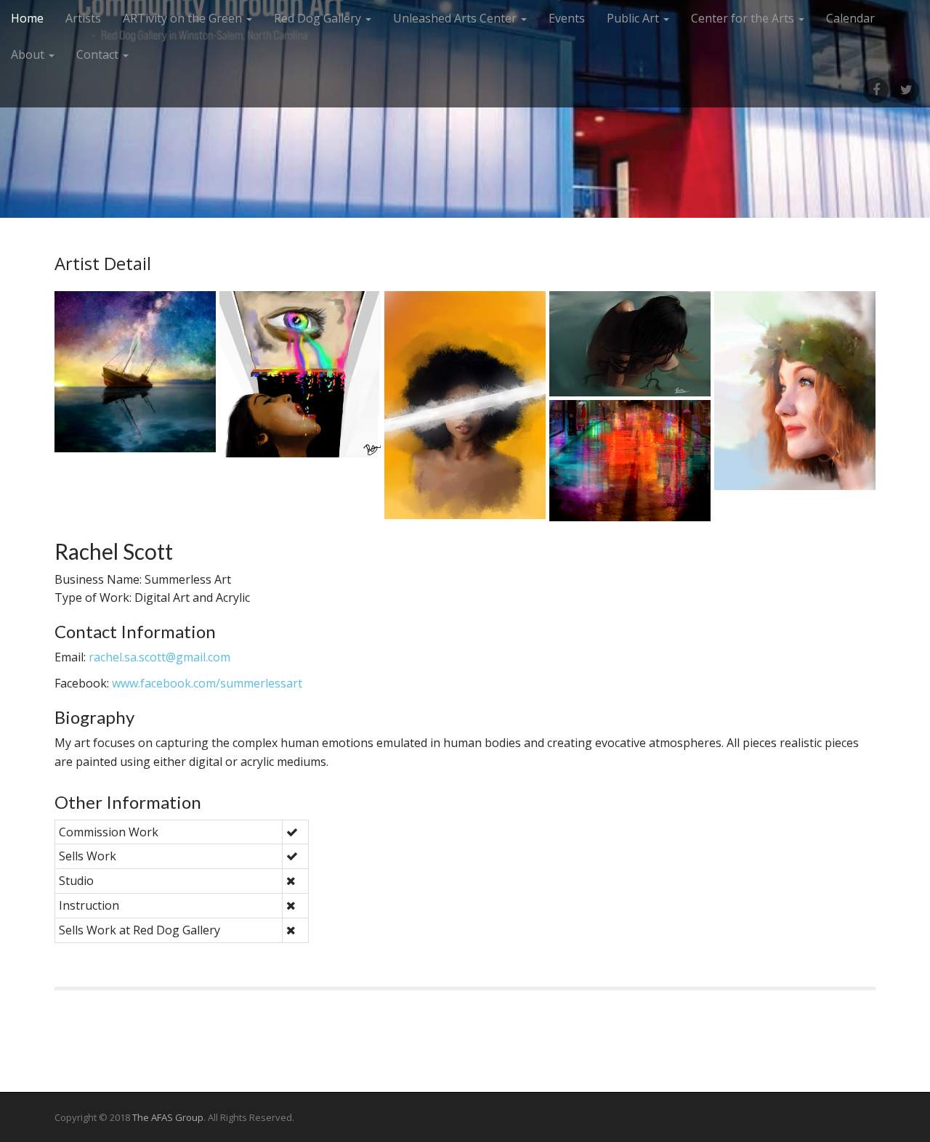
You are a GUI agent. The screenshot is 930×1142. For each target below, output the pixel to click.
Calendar (850, 18)
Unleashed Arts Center (456, 18)
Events (567, 18)
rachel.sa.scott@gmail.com (159, 657)
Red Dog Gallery (319, 18)
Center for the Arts (744, 18)
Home (27, 18)
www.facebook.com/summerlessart (207, 683)
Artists (83, 18)
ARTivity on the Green (184, 18)
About (29, 54)
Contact (98, 54)
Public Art (634, 18)
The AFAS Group (167, 1117)
